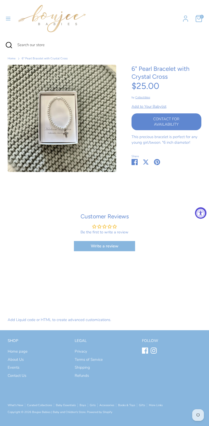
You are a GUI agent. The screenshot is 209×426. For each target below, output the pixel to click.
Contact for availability (166, 121)
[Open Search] (9, 45)
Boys (83, 405)
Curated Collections (39, 405)
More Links (156, 405)
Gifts (142, 405)
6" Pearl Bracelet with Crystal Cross (45, 58)
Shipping (82, 367)
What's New (15, 405)
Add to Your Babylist (149, 106)
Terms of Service (89, 359)
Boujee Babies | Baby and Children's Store (59, 412)
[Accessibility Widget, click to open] (200, 213)
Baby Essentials (66, 405)
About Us (16, 359)
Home (12, 58)
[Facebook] (145, 351)
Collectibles (142, 97)
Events (13, 367)
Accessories (106, 405)
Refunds (82, 375)
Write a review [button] (105, 246)
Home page (18, 351)
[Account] (185, 16)
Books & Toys (126, 405)
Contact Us (17, 375)
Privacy (81, 351)
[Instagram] (154, 351)
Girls (93, 405)
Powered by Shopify (99, 412)
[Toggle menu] (8, 19)
